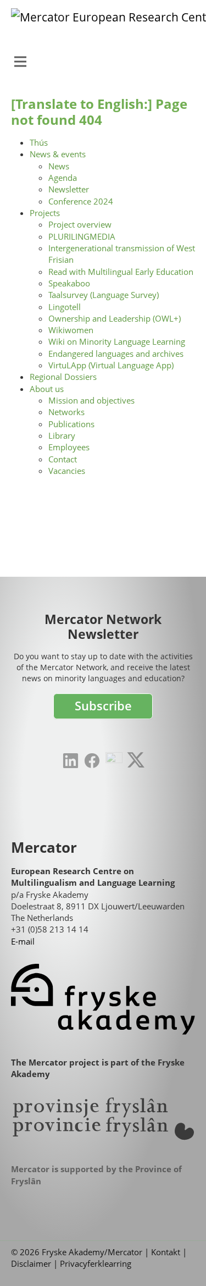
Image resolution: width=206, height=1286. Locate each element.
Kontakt (165, 1251)
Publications (71, 423)
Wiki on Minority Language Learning (116, 341)
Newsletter (68, 189)
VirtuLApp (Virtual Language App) (111, 365)
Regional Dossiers (63, 376)
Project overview (80, 224)
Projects (45, 212)
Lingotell (64, 306)
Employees (69, 446)
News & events (58, 153)
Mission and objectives (91, 400)
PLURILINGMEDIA (81, 236)
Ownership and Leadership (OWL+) (114, 318)
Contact (62, 459)
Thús (39, 142)
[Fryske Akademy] (103, 999)
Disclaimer (31, 1263)
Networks (66, 411)
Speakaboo (69, 283)
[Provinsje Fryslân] (103, 1118)
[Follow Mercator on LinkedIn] (70, 760)
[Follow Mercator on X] (135, 760)
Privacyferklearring (95, 1263)
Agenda (62, 177)
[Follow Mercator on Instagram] (114, 760)
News (58, 166)
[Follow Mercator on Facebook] (92, 760)
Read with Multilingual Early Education (120, 271)
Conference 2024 (80, 201)
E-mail (23, 941)
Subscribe (103, 706)
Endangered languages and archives (115, 353)
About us (47, 388)
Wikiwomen (70, 329)
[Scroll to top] (181, 1261)
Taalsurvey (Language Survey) (103, 294)
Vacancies (66, 470)
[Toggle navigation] (20, 61)
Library (61, 435)
